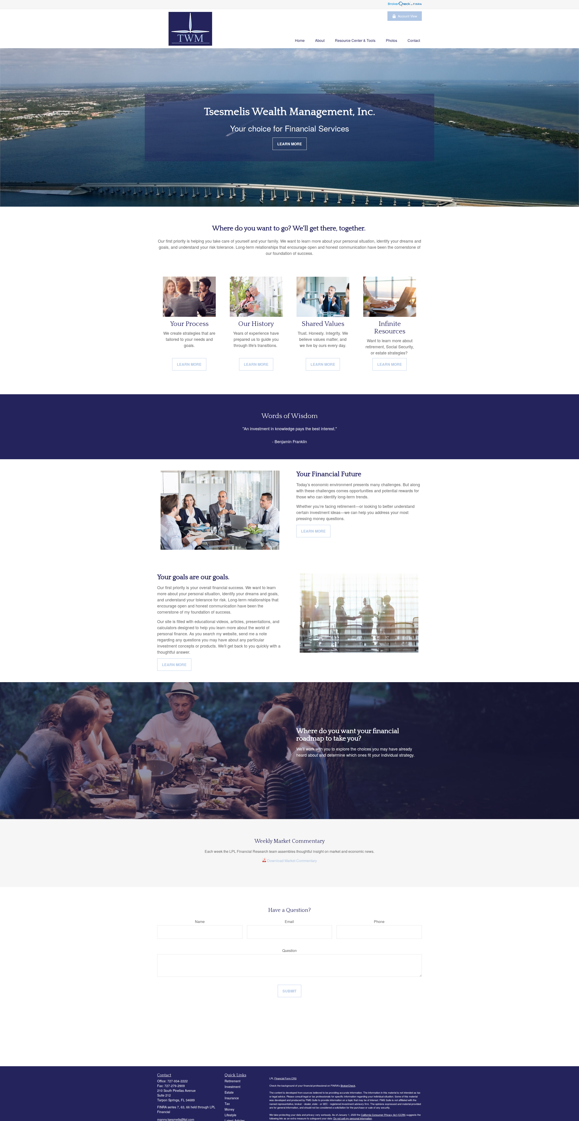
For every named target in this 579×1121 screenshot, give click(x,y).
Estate (229, 1092)
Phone (379, 921)
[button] (299, 40)
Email (289, 921)
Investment (232, 1086)
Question (289, 950)
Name (200, 921)
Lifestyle (230, 1115)
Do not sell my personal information (352, 1118)
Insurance (232, 1098)
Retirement (232, 1081)
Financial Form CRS (285, 1078)
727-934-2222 (177, 1081)
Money (229, 1109)
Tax (227, 1103)
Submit (289, 991)
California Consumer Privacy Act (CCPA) (383, 1114)
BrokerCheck (348, 1085)
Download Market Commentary (291, 860)
